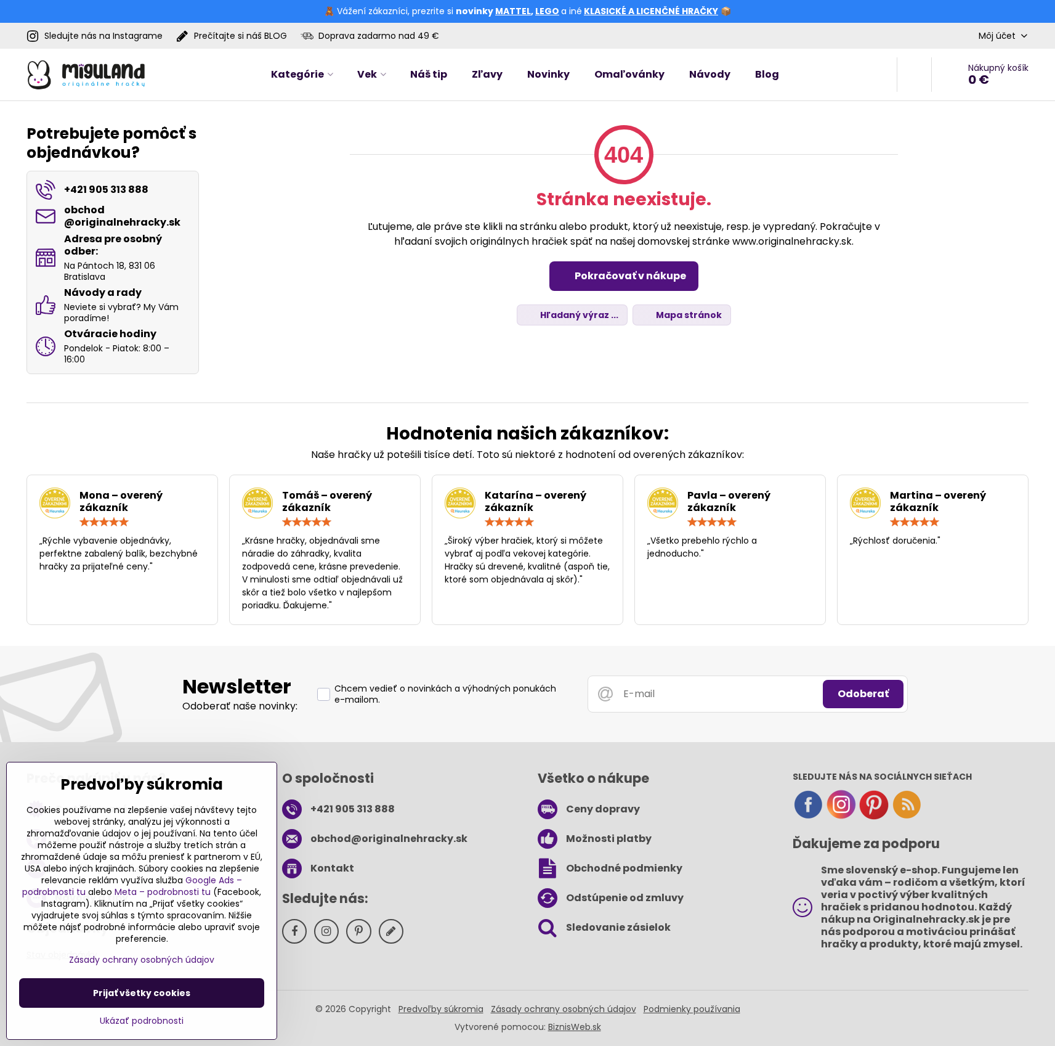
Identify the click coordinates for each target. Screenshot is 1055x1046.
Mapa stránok (688, 315)
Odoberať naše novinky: (239, 706)
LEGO (547, 11)
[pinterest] (874, 817)
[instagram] (841, 817)
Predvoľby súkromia (440, 1009)
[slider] (104, 522)
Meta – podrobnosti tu (163, 892)
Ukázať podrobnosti (142, 1021)
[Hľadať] (914, 74)
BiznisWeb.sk (574, 1027)
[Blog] (906, 817)
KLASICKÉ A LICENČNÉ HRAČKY (651, 11)
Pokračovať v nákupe (629, 276)
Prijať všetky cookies (141, 993)
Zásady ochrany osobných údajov (563, 1009)
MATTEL (513, 11)
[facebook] (808, 817)
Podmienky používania (692, 1009)
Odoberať (863, 694)
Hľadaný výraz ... (578, 315)
